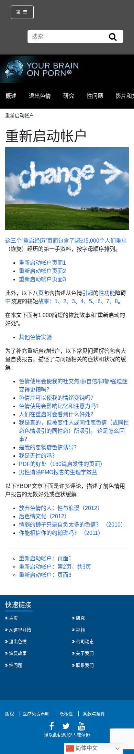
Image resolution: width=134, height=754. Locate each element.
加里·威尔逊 (78, 734)
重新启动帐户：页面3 (45, 575)
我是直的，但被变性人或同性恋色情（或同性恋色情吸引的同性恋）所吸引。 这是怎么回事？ (74, 431)
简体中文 (86, 748)
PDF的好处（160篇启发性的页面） (62, 464)
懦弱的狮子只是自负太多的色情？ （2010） (72, 525)
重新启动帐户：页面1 (45, 558)
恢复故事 (18, 653)
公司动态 (85, 641)
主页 (13, 618)
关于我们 (85, 653)
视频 (80, 629)
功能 (109, 293)
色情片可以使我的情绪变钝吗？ (57, 398)
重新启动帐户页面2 (42, 271)
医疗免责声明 (36, 713)
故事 (43, 301)
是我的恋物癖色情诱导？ (49, 447)
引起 (87, 293)
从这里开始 (20, 629)
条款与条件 (94, 713)
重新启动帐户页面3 (42, 279)
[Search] (112, 37)
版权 (9, 713)
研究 (68, 96)
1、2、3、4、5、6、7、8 (86, 301)
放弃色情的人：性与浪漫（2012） (61, 508)
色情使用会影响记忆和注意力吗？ (60, 406)
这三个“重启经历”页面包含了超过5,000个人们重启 (66, 241)
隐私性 (66, 713)
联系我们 (85, 665)
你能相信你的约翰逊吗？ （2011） (61, 533)
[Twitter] (66, 727)
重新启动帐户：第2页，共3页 (55, 567)
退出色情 (40, 96)
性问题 (95, 96)
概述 (10, 96)
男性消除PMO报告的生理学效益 (58, 472)
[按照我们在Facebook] (51, 727)
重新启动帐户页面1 (42, 263)
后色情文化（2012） (44, 516)
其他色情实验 (35, 337)
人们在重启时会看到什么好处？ (57, 414)
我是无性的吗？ (38, 456)
